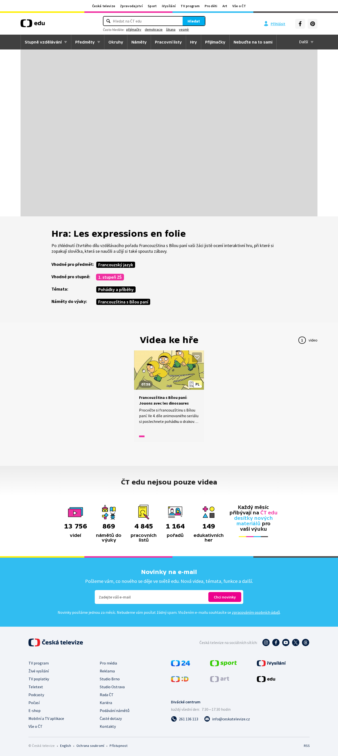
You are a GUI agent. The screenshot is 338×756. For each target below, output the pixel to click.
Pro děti (211, 6)
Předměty (85, 42)
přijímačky (133, 29)
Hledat (194, 21)
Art (224, 6)
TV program (190, 6)
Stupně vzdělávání (43, 42)
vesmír (184, 29)
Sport (152, 6)
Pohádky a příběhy (116, 289)
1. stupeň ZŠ (110, 277)
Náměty (139, 42)
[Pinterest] (312, 24)
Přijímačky (215, 42)
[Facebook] (300, 24)
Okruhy (115, 42)
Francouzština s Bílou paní (123, 302)
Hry (193, 42)
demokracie (154, 29)
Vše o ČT (239, 6)
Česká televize (103, 6)
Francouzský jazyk (115, 265)
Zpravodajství (131, 6)
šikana (170, 29)
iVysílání (169, 6)
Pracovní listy (168, 42)
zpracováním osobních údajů (256, 612)
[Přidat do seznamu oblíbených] (197, 357)
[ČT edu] (33, 25)
